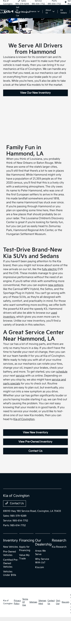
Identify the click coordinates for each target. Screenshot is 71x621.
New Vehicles (10, 546)
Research (59, 540)
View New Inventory (35, 432)
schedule (61, 371)
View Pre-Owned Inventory (35, 441)
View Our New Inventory (35, 92)
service (20, 375)
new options (55, 285)
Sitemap (33, 602)
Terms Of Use (25, 602)
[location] (65, 2)
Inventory (10, 540)
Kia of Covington (24, 419)
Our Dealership (43, 542)
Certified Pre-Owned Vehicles (10, 563)
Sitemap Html (42, 602)
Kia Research (59, 546)
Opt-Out (58, 602)
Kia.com (39, 567)
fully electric (49, 269)
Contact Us (35, 451)
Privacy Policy (17, 602)
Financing (26, 540)
